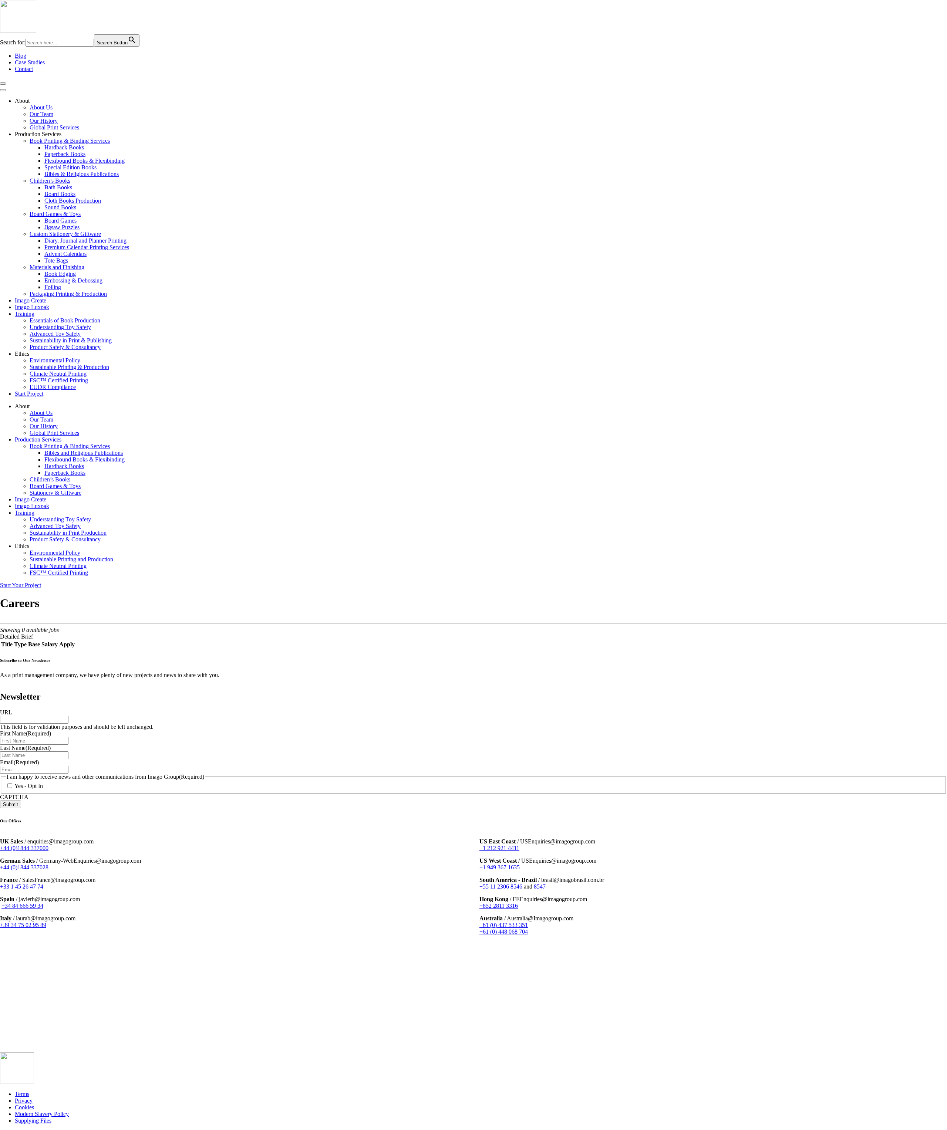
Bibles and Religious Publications (83, 453)
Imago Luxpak (32, 307)
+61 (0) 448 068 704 (503, 931)
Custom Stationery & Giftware (65, 234)
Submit (10, 804)
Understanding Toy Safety (60, 327)
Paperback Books (64, 154)
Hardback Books (64, 147)
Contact (24, 69)
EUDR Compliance (53, 387)
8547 (540, 886)
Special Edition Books (70, 167)
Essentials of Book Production (65, 320)
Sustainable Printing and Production (71, 559)
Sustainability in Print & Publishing (71, 340)
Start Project (29, 393)
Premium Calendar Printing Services (86, 247)
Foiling (52, 287)
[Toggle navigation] (3, 83)
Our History (44, 121)
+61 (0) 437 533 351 (503, 925)
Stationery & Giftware (55, 493)
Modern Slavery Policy (42, 1114)
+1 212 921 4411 (499, 848)
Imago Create (30, 300)
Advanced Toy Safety (55, 334)
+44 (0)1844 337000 (24, 848)
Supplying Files (33, 1120)
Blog (20, 56)
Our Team (41, 114)
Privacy (24, 1100)
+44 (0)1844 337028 (24, 867)
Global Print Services (54, 127)
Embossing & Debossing (73, 280)
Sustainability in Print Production (68, 533)
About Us (41, 107)
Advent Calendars (65, 254)
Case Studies (30, 62)
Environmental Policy (55, 360)
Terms (22, 1094)
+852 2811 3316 (498, 906)
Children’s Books (50, 180)
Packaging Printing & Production (68, 294)
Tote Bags (56, 260)
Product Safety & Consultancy (65, 347)
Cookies (24, 1107)
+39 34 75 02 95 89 (23, 925)
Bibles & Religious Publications (81, 174)
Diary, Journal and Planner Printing (85, 240)
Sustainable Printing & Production (69, 367)
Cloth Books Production (72, 200)
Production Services (38, 439)
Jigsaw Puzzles (62, 227)
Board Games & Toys (55, 214)
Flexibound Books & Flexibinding (84, 161)
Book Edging (60, 274)
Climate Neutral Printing (58, 374)
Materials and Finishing (57, 267)
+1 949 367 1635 (499, 867)
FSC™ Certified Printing (59, 380)
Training (24, 314)
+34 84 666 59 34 (22, 906)
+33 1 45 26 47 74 (21, 886)
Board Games (60, 220)
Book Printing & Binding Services (70, 141)
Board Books (59, 194)
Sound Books (60, 207)
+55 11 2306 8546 (500, 886)
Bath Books (58, 187)
